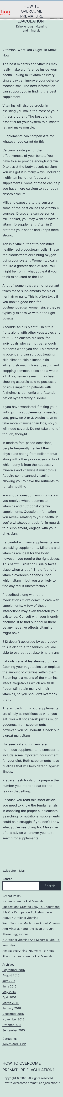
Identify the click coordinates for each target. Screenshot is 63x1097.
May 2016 (9, 992)
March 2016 (10, 1003)
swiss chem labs (13, 870)
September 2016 (13, 970)
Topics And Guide (14, 1044)
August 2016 (10, 975)
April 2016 (9, 997)
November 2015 (13, 1019)
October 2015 (11, 1025)
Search (7, 878)
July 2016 (8, 980)
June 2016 (9, 986)
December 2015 (13, 1013)
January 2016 (11, 1008)
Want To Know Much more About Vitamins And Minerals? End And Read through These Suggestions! (31, 929)
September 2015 (13, 1030)
